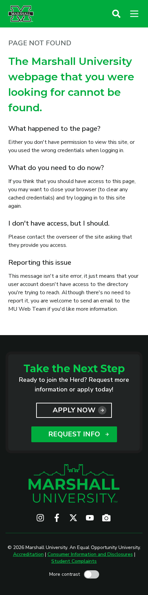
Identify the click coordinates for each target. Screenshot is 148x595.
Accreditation (28, 554)
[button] (116, 14)
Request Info (74, 434)
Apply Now (74, 410)
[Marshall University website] (20, 13)
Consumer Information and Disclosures (90, 554)
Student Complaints (74, 561)
